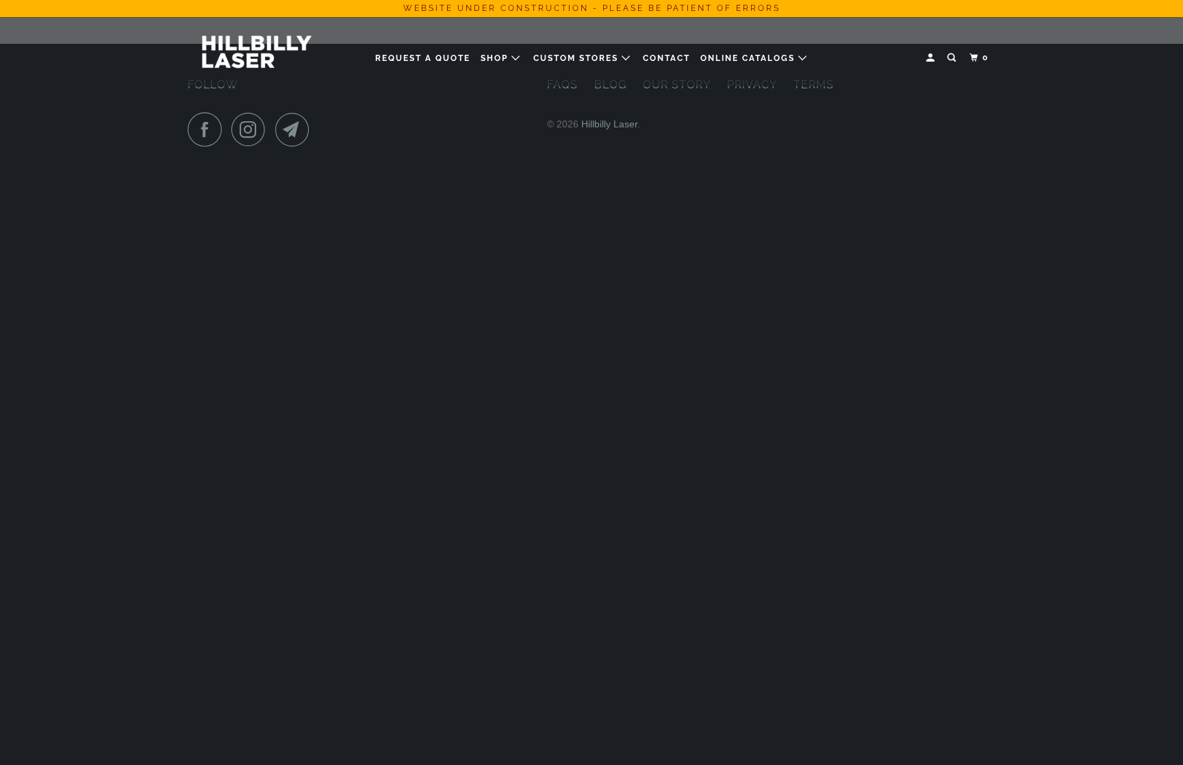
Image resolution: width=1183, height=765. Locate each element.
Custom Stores (577, 58)
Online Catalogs (749, 58)
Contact (666, 58)
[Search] (953, 58)
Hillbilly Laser (609, 123)
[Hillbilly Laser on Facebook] (208, 129)
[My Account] (932, 58)
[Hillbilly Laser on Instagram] (251, 129)
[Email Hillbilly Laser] (295, 129)
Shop (496, 58)
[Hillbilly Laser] (258, 51)
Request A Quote (422, 58)
